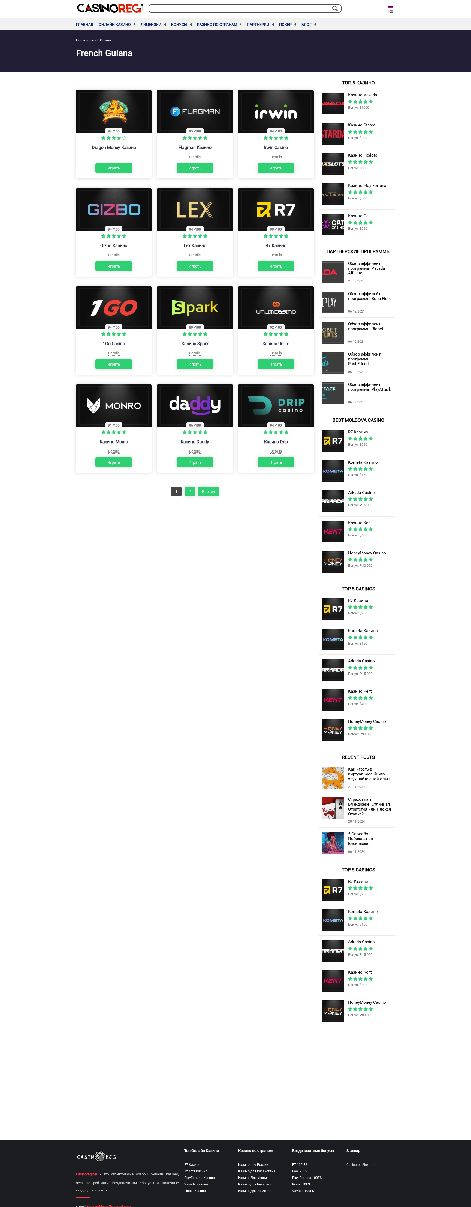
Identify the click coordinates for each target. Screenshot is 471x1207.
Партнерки (258, 24)
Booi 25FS (299, 1171)
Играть (113, 168)
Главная (84, 24)
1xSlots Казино (195, 1171)
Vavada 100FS (303, 1191)
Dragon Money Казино (114, 147)
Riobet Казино (195, 1191)
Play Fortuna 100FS (307, 1178)
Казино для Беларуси (255, 1184)
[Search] (335, 8)
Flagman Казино (195, 147)
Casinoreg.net (86, 1174)
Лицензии (151, 24)
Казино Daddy (195, 441)
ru (390, 11)
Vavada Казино (196, 1184)
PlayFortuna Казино (199, 1178)
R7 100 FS (299, 1165)
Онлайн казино (115, 24)
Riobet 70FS (301, 1184)
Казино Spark (195, 343)
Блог (306, 24)
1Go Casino (114, 343)
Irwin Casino (276, 147)
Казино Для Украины (254, 1178)
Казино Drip (276, 441)
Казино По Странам (217, 24)
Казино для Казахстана (256, 1171)
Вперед (208, 491)
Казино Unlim (275, 343)
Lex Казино (195, 245)
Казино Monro (114, 441)
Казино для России (253, 1165)
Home (80, 40)
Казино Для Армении (254, 1191)
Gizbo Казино (113, 245)
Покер (285, 24)
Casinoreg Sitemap (360, 1165)
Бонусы (179, 24)
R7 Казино (275, 245)
